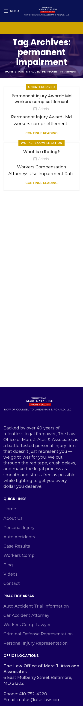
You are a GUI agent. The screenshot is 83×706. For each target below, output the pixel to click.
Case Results (16, 546)
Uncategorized (41, 87)
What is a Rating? (41, 151)
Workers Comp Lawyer (27, 624)
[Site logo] (47, 10)
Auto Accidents (19, 536)
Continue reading (41, 133)
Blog (8, 564)
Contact (11, 583)
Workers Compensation (41, 143)
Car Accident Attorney (26, 615)
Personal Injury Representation (35, 643)
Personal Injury (19, 527)
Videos (10, 574)
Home (9, 71)
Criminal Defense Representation (38, 634)
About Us (13, 518)
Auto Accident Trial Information (36, 606)
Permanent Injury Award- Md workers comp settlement (41, 98)
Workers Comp (19, 555)
